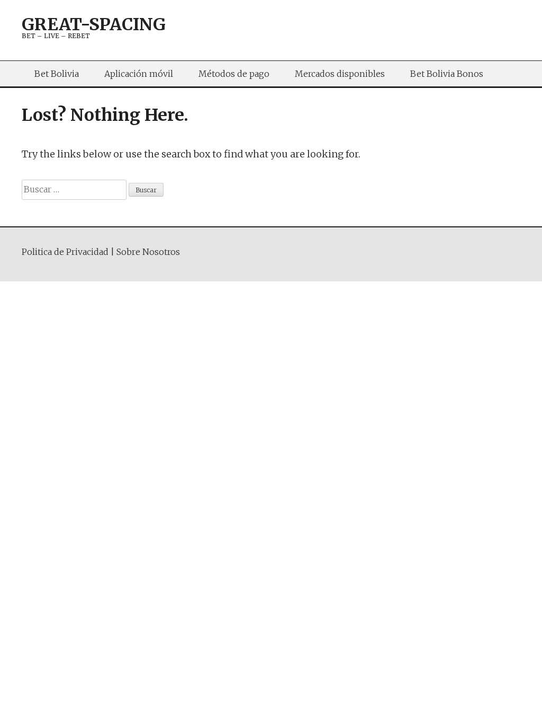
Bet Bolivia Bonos (446, 73)
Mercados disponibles (340, 73)
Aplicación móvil (138, 73)
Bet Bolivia (56, 73)
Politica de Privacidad (65, 251)
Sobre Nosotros (148, 251)
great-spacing (94, 24)
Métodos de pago (233, 73)
